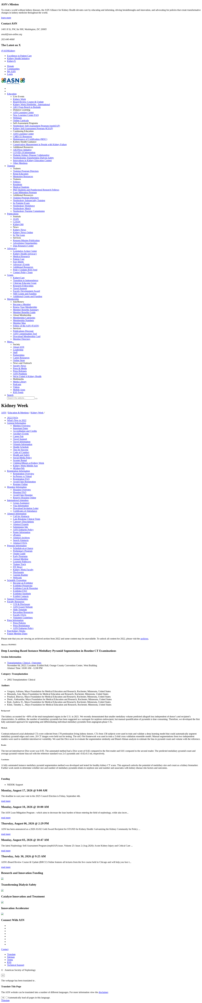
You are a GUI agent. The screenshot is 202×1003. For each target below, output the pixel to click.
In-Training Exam (21, 203)
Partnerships (18, 355)
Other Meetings (20, 163)
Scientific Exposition (16, 580)
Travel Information (21, 441)
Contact (4, 949)
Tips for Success (20, 449)
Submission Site (20, 527)
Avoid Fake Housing (23, 495)
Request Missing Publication (26, 240)
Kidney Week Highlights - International (31, 104)
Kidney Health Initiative (18, 58)
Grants (10, 275)
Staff (15, 352)
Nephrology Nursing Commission (29, 211)
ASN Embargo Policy (23, 529)
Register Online (20, 484)
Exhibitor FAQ (20, 591)
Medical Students (21, 187)
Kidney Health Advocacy (25, 253)
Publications (12, 214)
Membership (13, 299)
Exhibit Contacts (21, 596)
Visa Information (21, 505)
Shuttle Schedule (21, 447)
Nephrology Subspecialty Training (29, 200)
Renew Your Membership (25, 307)
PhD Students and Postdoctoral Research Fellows (36, 190)
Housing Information (17, 487)
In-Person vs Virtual (22, 476)
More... (10, 341)
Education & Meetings (18, 412)
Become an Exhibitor (23, 583)
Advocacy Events (21, 264)
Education (12, 94)
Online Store (19, 360)
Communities (13, 69)
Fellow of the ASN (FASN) (26, 325)
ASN (3, 412)
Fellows (16, 182)
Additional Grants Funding (27, 296)
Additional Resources (23, 267)
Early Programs (20, 556)
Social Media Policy (22, 457)
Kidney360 (18, 224)
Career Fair (18, 436)
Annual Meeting (20, 559)
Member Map (19, 323)
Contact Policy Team (23, 272)
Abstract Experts (21, 524)
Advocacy (12, 248)
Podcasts (17, 384)
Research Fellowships (23, 285)
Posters (17, 535)
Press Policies (19, 623)
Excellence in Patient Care (19, 55)
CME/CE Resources (22, 136)
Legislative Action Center (25, 251)
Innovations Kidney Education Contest (32, 160)
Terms (10, 959)
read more (5, 801)
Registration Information (18, 471)
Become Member (22, 304)
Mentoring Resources (23, 176)
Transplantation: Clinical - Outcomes (24, 663)
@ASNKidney (8, 50)
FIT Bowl (17, 567)
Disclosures (18, 572)
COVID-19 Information (24, 152)
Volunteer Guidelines (23, 617)
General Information (16, 423)
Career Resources (21, 357)
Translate (11, 954)
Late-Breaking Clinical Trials (26, 519)
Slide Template (20, 609)
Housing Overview (22, 489)
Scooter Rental (20, 460)
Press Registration (21, 625)
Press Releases (20, 371)
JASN (16, 219)
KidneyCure (19, 277)
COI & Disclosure (21, 604)
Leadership (18, 349)
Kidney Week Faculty (23, 569)
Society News (19, 365)
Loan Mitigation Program (25, 192)
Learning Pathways (22, 561)
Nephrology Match (22, 208)
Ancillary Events (21, 433)
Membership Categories (24, 317)
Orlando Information (22, 444)
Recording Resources (23, 612)
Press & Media (20, 368)
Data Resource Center (23, 245)
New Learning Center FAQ (26, 115)
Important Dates (20, 428)
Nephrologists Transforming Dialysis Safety (33, 158)
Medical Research (21, 256)
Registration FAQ (21, 479)
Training (11, 166)
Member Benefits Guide (24, 312)
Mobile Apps (19, 389)
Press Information (15, 620)
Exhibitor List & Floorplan (25, 588)
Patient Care (18, 259)
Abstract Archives (21, 537)
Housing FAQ (19, 492)
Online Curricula (21, 120)
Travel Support (20, 288)
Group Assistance (21, 503)
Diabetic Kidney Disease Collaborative (31, 155)
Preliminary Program (22, 551)
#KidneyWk (19, 468)
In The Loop (19, 235)
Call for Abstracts (21, 516)
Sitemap (11, 957)
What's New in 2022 (16, 420)
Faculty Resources (15, 601)
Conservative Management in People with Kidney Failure (40, 144)
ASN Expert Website (23, 607)
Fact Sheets (18, 261)
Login (10, 74)
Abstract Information (16, 513)
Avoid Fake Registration (24, 481)
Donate (10, 66)
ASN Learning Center (23, 112)
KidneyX (11, 61)
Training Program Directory (26, 198)
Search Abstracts (21, 540)
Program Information (17, 545)
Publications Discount (23, 331)
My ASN (11, 71)
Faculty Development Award (26, 291)
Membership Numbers (23, 320)
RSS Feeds (18, 392)
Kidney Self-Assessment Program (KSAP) (33, 128)
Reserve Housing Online (24, 497)
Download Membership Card (26, 336)
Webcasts (17, 577)
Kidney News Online (23, 232)
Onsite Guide (19, 553)
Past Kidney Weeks (16, 631)
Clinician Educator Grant (24, 283)
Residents (17, 184)
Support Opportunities (17, 599)
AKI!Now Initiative (22, 150)
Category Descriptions (23, 521)
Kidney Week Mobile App (25, 465)
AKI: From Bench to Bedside (27, 107)
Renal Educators (20, 174)
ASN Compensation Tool (25, 333)
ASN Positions (20, 373)
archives (144, 638)
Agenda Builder (20, 575)
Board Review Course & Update (28, 102)
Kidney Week (19, 99)
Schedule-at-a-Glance (23, 548)
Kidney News (19, 229)
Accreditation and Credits (25, 431)
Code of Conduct (21, 452)
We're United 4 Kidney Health (27, 376)
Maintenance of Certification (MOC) (30, 139)
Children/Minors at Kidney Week (28, 463)
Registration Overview (23, 473)
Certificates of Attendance (25, 511)
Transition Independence (25, 280)
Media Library (19, 381)
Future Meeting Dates (17, 633)
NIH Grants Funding (25, 293)
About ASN (18, 347)
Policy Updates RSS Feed (25, 269)
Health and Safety (21, 455)
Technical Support (15, 965)
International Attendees (18, 500)
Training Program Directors (26, 171)
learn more (6, 17)
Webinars (17, 118)
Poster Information (21, 532)
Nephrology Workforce (24, 206)
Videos (16, 387)
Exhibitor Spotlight (22, 593)
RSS (9, 962)
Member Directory (21, 339)
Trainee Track (19, 564)
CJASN (16, 222)
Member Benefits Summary (26, 309)
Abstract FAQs (20, 543)
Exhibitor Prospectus (22, 585)
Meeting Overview (22, 425)
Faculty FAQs (19, 615)
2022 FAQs (12, 417)
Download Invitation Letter (25, 508)
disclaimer (103, 992)
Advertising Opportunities (25, 243)
